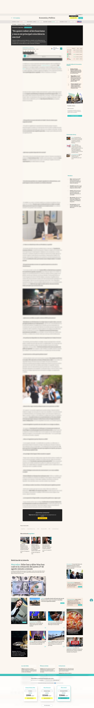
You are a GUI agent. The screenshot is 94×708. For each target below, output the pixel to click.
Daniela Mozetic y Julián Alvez (28, 47)
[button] (91, 600)
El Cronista (14, 24)
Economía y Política (21, 24)
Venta (78, 48)
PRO (49, 528)
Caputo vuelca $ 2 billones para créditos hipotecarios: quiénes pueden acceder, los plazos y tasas (76, 86)
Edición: (78, 14)
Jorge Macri (28, 24)
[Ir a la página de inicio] (16, 17)
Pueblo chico (71, 105)
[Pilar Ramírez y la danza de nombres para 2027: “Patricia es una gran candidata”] (46, 540)
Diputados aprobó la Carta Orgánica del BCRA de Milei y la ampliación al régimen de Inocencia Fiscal (75, 71)
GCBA (38, 528)
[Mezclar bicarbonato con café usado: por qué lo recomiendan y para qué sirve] (68, 155)
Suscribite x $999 (73, 17)
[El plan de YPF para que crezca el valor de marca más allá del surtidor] (19, 611)
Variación (73, 48)
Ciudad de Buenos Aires (31, 528)
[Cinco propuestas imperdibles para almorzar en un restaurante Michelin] (75, 622)
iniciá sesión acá (56, 680)
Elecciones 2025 (44, 528)
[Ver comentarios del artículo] (35, 51)
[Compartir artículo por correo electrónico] (33, 51)
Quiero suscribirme (30, 698)
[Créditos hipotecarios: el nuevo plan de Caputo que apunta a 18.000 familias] (38, 616)
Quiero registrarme (42, 518)
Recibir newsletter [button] (75, 115)
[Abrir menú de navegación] (11, 17)
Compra (81, 48)
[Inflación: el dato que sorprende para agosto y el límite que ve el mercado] (56, 616)
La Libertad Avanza (55, 528)
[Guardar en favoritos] (61, 49)
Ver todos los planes (47, 705)
